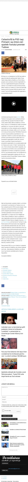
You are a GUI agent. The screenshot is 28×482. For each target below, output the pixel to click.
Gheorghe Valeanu (7, 270)
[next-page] (5, 380)
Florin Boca (5, 268)
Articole (4, 478)
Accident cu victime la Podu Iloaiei (18, 429)
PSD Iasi (5, 277)
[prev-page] (2, 380)
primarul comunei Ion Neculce (10, 275)
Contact (5, 476)
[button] (2, 33)
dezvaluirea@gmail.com (14, 468)
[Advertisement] (14, 16)
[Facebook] (2, 52)
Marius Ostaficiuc (7, 272)
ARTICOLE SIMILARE (7, 309)
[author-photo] (4, 304)
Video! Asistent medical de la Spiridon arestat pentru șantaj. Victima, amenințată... (17, 445)
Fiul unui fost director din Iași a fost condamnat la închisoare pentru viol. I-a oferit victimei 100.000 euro (14, 354)
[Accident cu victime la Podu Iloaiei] (5, 431)
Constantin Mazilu (8, 49)
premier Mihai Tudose (8, 273)
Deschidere (7, 36)
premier (19, 117)
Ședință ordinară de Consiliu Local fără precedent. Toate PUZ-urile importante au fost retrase (13, 374)
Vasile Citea (5, 278)
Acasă (2, 36)
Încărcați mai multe (13, 450)
